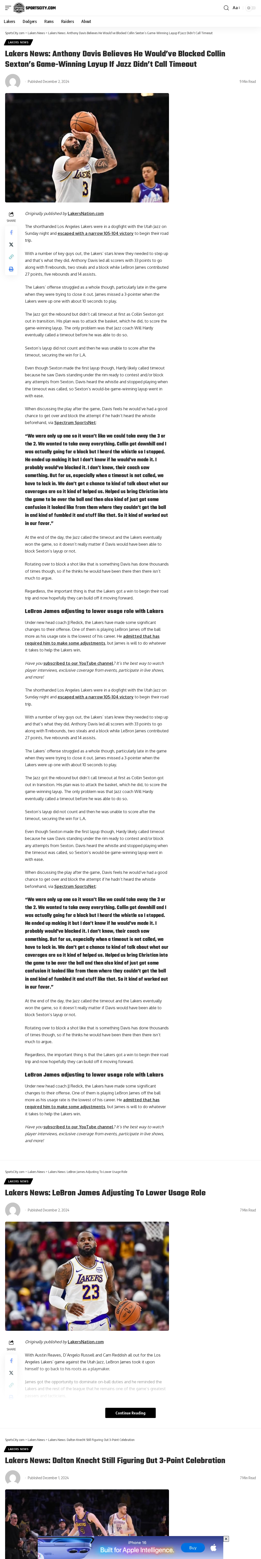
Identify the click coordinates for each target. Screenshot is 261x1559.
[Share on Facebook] (11, 232)
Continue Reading (130, 1413)
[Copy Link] (11, 257)
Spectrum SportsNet (75, 422)
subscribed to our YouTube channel (78, 663)
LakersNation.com (86, 213)
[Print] (11, 269)
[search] (226, 8)
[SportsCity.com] (35, 8)
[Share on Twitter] (11, 244)
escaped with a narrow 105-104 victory (96, 233)
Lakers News (18, 42)
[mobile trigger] (9, 8)
